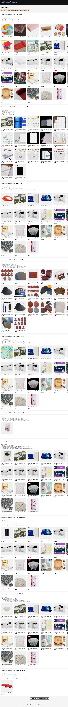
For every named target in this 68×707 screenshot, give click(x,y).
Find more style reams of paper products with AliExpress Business (15, 10)
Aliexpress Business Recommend (40, 704)
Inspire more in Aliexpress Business (40, 698)
